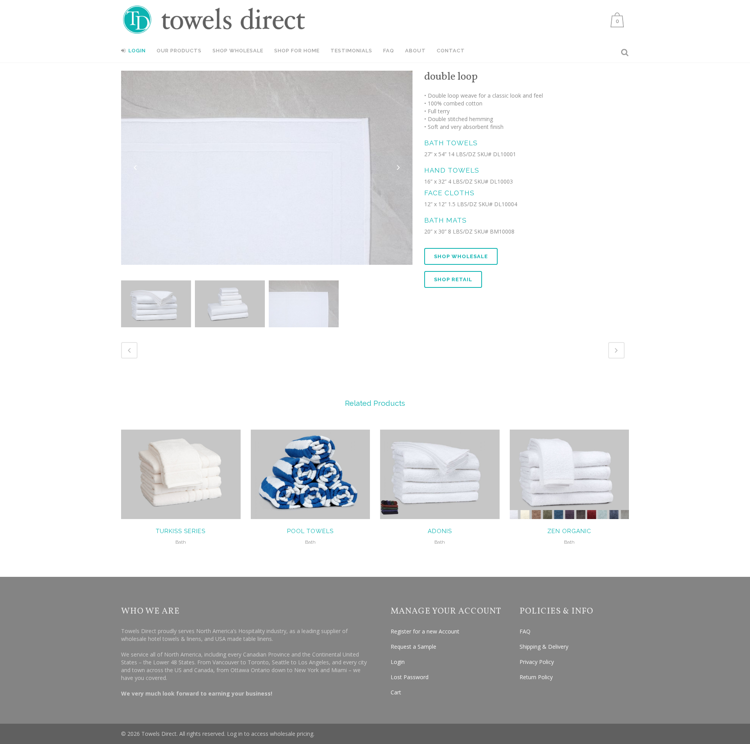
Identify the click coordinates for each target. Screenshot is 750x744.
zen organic (569, 531)
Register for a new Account (425, 631)
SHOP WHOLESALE (461, 256)
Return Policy (536, 677)
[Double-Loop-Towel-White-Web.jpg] (230, 303)
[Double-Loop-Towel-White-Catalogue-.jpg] (156, 303)
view (180, 473)
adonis (440, 531)
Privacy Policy (537, 661)
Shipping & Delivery (544, 646)
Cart (396, 692)
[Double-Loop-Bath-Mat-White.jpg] (304, 303)
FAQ (525, 631)
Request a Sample (413, 646)
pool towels (310, 531)
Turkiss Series (180, 531)
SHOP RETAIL (453, 279)
